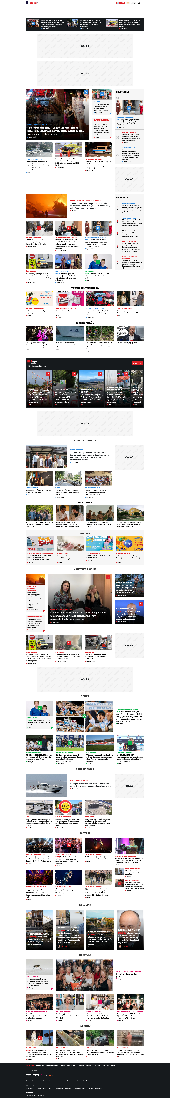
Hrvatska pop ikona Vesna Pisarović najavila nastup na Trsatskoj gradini (66, 891)
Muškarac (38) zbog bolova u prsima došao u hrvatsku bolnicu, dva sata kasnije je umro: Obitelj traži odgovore (39, 277)
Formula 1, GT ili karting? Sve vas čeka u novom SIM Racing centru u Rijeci (99, 313)
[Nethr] (53, 1075)
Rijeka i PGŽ (45, 28)
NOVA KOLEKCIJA (62, 553)
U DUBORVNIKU (122, 1048)
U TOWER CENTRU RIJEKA (95, 308)
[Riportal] (32, 3)
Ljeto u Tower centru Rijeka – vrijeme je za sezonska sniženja (38, 312)
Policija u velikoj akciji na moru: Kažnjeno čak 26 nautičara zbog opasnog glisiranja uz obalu (90, 784)
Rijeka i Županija (85, 440)
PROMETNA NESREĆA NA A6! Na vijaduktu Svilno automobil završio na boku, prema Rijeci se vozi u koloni (98, 822)
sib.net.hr (51, 1088)
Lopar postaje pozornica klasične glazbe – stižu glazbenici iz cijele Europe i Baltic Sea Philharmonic (38, 859)
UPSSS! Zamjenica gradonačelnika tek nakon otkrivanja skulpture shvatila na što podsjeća (38, 1053)
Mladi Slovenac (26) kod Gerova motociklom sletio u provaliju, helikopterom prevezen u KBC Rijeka (129, 23)
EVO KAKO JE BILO (61, 271)
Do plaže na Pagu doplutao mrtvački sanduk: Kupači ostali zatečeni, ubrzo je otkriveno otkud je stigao (69, 1053)
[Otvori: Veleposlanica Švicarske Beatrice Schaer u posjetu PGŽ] (39, 478)
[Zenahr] (44, 1075)
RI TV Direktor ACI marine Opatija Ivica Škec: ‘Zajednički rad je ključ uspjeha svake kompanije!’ (117, 397)
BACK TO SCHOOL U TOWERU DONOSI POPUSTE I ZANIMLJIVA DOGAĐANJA (39, 558)
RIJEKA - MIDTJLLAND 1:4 (64, 753)
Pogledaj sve (137, 363)
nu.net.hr (91, 1088)
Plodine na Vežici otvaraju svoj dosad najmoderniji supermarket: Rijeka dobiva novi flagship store (101, 129)
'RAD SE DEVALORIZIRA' (124, 609)
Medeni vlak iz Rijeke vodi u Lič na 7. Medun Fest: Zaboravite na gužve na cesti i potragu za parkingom (90, 23)
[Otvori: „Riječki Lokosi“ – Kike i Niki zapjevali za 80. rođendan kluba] (98, 261)
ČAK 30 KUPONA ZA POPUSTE (66, 308)
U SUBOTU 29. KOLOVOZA (93, 854)
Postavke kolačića (36, 1081)
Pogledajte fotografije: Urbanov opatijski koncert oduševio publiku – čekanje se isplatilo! (67, 860)
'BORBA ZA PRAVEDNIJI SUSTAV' (66, 237)
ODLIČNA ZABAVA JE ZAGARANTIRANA (130, 1011)
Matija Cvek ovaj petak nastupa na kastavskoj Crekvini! (133, 872)
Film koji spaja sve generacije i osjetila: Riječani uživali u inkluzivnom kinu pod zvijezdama (67, 277)
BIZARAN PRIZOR (62, 1048)
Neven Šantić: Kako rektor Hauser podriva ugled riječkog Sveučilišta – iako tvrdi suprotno (129, 938)
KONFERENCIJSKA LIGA (34, 753)
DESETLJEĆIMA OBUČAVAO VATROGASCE (85, 200)
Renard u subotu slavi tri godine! (127, 975)
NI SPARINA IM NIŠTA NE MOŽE (125, 117)
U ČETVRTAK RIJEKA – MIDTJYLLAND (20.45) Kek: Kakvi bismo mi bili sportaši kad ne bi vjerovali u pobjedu (130, 758)
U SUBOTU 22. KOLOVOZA (93, 886)
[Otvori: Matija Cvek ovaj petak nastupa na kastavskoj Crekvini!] (119, 871)
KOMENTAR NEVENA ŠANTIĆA (38, 934)
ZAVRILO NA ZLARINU (124, 582)
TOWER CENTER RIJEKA (125, 308)
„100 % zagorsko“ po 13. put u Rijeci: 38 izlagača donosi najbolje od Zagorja (101, 107)
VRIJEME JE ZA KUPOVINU (35, 308)
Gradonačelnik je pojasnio (127, 343)
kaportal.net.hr (59, 1088)
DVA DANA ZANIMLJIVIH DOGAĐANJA (40, 553)
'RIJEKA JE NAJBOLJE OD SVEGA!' (127, 709)
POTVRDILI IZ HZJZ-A (34, 977)
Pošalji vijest (80, 1081)
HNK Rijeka (120, 723)
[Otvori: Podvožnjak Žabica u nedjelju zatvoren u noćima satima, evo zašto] (68, 478)
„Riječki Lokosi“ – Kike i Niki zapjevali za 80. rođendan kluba (97, 276)
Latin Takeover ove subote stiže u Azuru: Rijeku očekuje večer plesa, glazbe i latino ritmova (39, 1016)
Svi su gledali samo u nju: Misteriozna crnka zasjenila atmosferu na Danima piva (37, 345)
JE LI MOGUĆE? (91, 1048)
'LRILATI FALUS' (31, 1048)
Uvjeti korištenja (71, 1081)
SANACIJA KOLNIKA (62, 389)
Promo (97, 137)
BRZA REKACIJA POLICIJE (93, 159)
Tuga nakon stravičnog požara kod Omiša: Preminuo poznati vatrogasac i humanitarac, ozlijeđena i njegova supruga (90, 205)
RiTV (31, 405)
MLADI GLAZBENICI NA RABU (35, 854)
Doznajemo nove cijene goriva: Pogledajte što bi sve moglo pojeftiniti (97, 656)
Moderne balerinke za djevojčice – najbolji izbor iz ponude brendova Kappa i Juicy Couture (70, 558)
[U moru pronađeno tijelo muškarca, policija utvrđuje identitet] (70, 333)
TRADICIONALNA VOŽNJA (129, 218)
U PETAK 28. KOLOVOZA (63, 886)
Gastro (90, 1021)
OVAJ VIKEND (91, 753)
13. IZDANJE (98, 102)
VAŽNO (57, 488)
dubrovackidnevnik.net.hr (80, 1088)
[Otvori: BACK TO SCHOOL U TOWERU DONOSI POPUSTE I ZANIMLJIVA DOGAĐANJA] (40, 543)
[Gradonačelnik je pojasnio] (130, 333)
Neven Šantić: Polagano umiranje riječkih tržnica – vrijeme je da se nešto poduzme (39, 940)
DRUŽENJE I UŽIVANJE (92, 488)
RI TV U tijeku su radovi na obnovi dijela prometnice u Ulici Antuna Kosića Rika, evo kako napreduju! (65, 397)
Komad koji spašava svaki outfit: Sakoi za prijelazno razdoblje (129, 312)
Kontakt (88, 1081)
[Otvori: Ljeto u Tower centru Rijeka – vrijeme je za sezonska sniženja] (39, 298)
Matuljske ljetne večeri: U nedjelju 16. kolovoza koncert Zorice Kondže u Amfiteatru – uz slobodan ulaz (129, 860)
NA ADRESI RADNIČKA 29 (101, 121)
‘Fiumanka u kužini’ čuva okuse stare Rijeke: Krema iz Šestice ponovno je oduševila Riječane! (98, 1016)
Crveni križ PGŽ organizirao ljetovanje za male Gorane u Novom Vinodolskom (96, 492)
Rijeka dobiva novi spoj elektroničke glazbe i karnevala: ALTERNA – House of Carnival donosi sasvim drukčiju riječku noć (38, 893)
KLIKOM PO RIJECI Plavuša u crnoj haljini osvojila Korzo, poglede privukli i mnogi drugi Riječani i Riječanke (129, 122)
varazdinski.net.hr (42, 1088)
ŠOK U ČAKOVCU (31, 271)
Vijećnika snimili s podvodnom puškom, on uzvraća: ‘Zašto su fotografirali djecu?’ (127, 588)
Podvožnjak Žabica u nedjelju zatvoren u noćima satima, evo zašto (67, 492)
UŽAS (28, 817)
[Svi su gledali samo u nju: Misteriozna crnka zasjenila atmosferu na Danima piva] (39, 333)
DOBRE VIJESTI (90, 652)
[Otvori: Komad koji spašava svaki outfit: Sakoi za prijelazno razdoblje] (130, 298)
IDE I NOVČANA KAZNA (63, 817)
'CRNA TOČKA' (90, 817)
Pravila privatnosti (47, 1081)
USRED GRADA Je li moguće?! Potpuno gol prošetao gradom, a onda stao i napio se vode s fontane (130, 1052)
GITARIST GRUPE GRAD (34, 159)
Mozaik (85, 833)
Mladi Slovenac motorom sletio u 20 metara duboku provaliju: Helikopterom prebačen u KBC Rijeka (99, 346)
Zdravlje (31, 988)
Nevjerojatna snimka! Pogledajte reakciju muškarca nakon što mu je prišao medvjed (100, 1052)
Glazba (59, 866)
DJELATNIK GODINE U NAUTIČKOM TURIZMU (115, 388)
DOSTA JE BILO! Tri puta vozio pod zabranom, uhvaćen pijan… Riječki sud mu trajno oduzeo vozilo (67, 822)
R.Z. (30, 947)
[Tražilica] (139, 3)
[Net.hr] (29, 1075)
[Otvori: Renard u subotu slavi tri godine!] (84, 975)
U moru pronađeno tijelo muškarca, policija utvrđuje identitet (66, 345)
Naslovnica (30, 1066)
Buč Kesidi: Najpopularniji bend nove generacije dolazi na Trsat (97, 858)
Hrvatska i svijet (76, 211)
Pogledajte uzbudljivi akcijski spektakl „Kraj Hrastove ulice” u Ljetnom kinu (98, 524)
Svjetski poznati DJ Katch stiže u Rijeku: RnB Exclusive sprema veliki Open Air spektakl (129, 1016)
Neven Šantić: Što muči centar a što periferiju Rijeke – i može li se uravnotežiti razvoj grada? (100, 939)
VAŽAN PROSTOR (76, 450)
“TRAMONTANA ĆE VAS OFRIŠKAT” (126, 856)
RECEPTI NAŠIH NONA (93, 1011)
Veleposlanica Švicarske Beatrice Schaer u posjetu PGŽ (38, 491)
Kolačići (28, 1081)
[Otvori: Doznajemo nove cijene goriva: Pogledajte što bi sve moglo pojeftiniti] (98, 642)
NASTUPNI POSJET (32, 488)
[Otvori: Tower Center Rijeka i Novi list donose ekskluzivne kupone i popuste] (70, 298)
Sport (87, 281)
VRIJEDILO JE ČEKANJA (63, 854)
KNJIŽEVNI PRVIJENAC (64, 1011)
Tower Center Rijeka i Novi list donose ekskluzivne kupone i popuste (68, 313)
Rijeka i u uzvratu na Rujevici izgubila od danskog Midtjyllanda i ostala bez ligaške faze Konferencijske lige (69, 758)
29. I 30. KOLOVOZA (93, 553)
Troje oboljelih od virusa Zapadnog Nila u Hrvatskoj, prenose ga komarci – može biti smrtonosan (38, 982)
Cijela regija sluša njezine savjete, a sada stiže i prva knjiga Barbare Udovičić (69, 1016)
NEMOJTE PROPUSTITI (132, 868)
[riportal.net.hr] (29, 1093)
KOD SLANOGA (60, 652)
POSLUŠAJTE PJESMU (132, 880)
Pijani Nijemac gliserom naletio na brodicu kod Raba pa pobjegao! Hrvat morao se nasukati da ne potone (39, 822)
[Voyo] (36, 1075)
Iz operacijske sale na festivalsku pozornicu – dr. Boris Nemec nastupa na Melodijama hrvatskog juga (134, 885)
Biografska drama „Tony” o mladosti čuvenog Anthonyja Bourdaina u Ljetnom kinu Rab (68, 524)
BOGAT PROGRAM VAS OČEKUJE (37, 1011)
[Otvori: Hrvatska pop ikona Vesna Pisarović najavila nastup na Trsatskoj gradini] (68, 877)
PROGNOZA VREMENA (33, 237)
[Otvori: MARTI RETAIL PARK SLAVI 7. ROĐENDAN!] (99, 543)
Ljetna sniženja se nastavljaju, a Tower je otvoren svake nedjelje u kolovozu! (129, 558)
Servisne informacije (60, 1081)
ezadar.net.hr (68, 1088)
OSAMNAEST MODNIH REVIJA (37, 125)
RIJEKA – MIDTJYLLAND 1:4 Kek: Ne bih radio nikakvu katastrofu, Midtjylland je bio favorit (39, 757)
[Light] (128, 3)
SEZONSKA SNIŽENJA (123, 553)
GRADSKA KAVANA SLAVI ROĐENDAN (128, 971)
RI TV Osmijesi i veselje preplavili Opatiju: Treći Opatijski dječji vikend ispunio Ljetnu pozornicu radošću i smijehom (39, 396)
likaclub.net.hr (98, 1088)
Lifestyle (85, 955)
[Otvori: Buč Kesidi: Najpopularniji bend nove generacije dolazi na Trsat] (98, 845)
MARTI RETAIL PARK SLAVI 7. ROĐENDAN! (98, 557)
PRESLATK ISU (89, 271)
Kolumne (85, 905)
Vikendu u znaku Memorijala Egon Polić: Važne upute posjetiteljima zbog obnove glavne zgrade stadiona (99, 758)
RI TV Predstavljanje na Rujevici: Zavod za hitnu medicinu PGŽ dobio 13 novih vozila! (91, 398)
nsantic (65, 946)
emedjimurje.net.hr (30, 1088)
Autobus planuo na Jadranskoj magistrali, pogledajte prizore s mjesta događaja (67, 656)
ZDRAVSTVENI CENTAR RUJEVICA (89, 391)
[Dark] (134, 3)
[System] (131, 3)
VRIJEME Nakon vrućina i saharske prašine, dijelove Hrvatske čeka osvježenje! (36, 242)
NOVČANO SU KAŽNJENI (79, 781)
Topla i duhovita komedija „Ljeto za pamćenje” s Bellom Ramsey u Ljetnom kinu (39, 524)
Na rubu (85, 1026)
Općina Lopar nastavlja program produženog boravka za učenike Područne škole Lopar (129, 524)
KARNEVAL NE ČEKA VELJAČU (36, 886)
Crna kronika (124, 28)
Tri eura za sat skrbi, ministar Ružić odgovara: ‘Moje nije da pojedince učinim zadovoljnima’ (128, 615)
